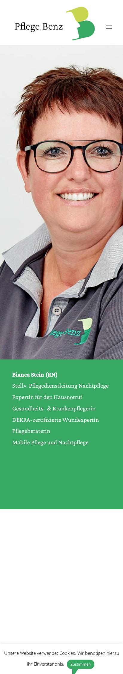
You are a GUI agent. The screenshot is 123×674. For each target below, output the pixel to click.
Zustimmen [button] (80, 664)
